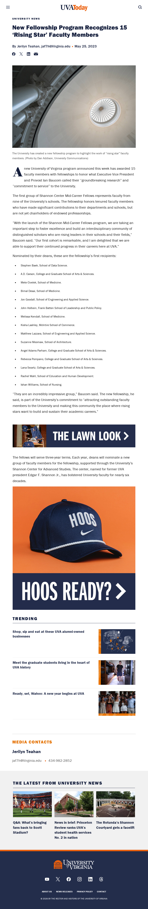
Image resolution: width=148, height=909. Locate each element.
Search (134, 7)
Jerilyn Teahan (26, 751)
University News (26, 18)
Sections (13, 7)
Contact (101, 891)
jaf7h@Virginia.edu (55, 46)
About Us (47, 891)
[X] (58, 880)
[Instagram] (79, 880)
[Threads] (101, 880)
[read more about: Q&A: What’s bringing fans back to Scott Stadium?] (32, 804)
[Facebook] (68, 880)
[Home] (74, 8)
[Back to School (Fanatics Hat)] (74, 548)
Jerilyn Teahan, (28, 46)
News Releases (64, 891)
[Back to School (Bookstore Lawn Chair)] (74, 446)
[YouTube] (47, 880)
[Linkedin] (90, 880)
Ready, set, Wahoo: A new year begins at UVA (48, 693)
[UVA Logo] (74, 865)
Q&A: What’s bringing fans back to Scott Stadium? (30, 827)
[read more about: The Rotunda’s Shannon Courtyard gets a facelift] (115, 804)
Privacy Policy (85, 891)
